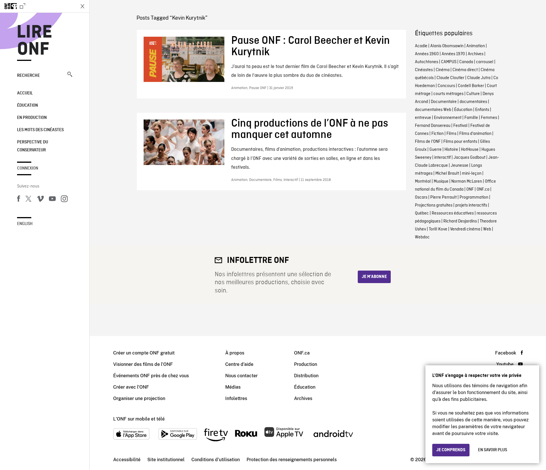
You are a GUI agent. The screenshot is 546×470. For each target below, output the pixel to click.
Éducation (27, 105)
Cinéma (443, 70)
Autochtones (426, 62)
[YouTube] (52, 199)
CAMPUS (448, 62)
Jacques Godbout (469, 157)
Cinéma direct (465, 70)
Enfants (482, 110)
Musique (441, 181)
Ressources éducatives (453, 213)
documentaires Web (433, 110)
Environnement (448, 118)
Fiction (437, 134)
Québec (422, 213)
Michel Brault (447, 173)
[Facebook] (18, 199)
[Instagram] (64, 199)
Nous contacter (241, 375)
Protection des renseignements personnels (292, 459)
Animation (475, 46)
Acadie (421, 46)
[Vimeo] (40, 199)
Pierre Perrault (443, 197)
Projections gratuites (433, 205)
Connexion (27, 168)
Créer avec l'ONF (131, 387)
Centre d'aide (239, 364)
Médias (233, 387)
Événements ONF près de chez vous (151, 375)
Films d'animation (475, 134)
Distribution (306, 375)
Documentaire (444, 102)
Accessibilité (126, 459)
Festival (460, 126)
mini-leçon (471, 173)
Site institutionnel (166, 459)
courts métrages (448, 94)
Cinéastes (424, 70)
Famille (471, 118)
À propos (234, 353)
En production (32, 118)
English (25, 224)
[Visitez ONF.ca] (37, 6)
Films (451, 134)
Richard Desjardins (460, 221)
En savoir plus (492, 450)
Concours (446, 86)
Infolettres (236, 398)
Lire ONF (34, 41)
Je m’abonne (374, 277)
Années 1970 (453, 54)
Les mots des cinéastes (40, 130)
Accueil (25, 93)
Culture (473, 94)
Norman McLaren (466, 181)
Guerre (435, 149)
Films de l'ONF (427, 142)
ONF (470, 189)
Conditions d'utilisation (215, 459)
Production (305, 364)
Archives (475, 54)
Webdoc (422, 237)
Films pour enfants (460, 142)
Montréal (423, 181)
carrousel (484, 62)
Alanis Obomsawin (447, 46)
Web (487, 229)
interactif (442, 157)
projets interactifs (471, 205)
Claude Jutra (479, 78)
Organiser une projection (139, 398)
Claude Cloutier (450, 78)
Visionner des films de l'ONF (143, 364)
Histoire (451, 149)
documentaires (473, 102)
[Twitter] (28, 199)
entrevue (423, 118)
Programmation (474, 197)
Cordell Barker (471, 86)
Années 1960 (427, 54)
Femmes (489, 118)
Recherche (28, 75)
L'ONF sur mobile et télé (139, 419)
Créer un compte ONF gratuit (144, 353)
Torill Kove (438, 229)
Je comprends (451, 450)
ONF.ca (483, 189)
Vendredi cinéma (465, 229)
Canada (466, 62)
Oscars (421, 197)
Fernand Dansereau (432, 126)
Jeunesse (459, 165)
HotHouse (470, 149)
